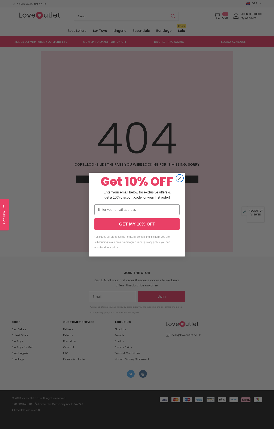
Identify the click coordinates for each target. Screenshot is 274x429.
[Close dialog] (179, 178)
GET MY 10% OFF (137, 224)
